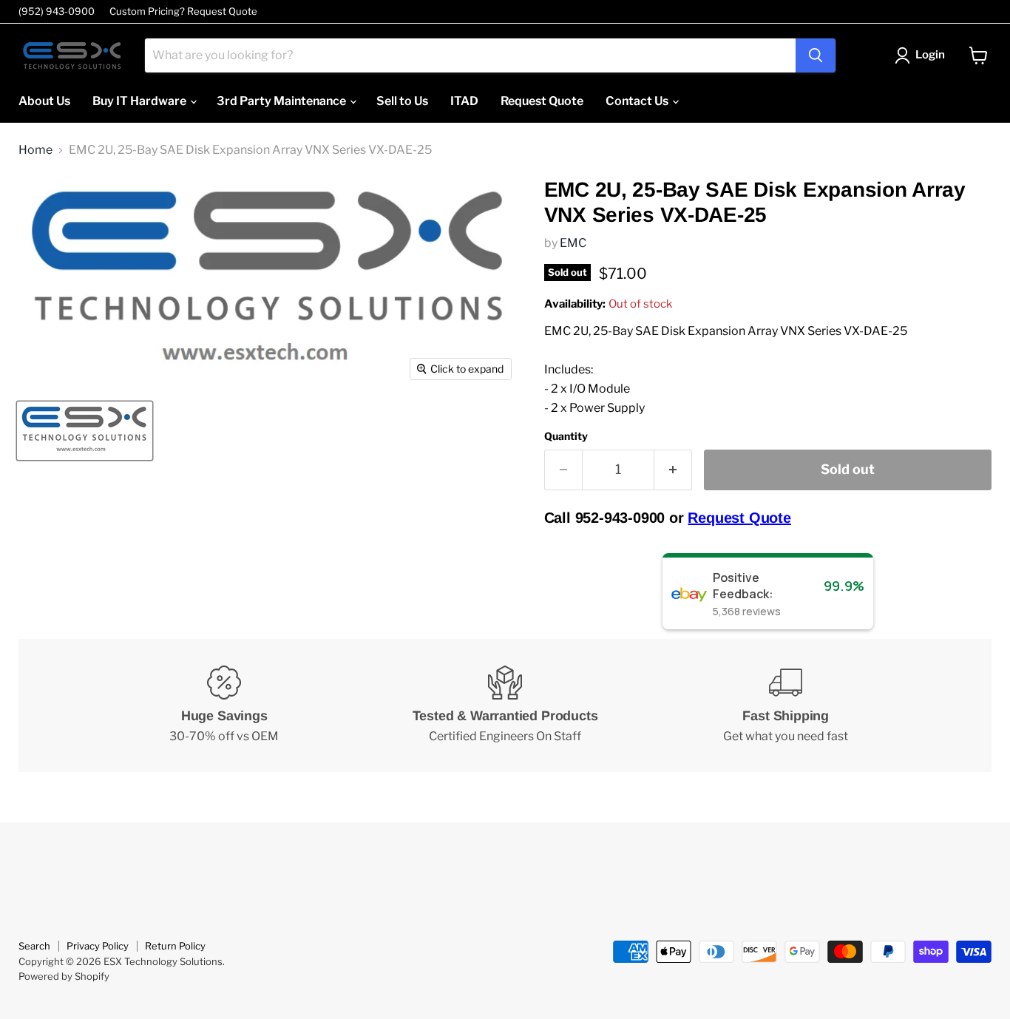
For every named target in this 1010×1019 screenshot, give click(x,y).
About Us (44, 101)
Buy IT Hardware (140, 101)
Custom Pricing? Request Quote (183, 11)
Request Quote (542, 101)
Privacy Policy (98, 946)
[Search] (816, 55)
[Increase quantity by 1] (673, 470)
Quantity (566, 436)
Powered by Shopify (63, 976)
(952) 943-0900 (56, 11)
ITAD (464, 101)
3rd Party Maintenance (282, 101)
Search (34, 946)
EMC (573, 243)
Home (35, 150)
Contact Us (638, 101)
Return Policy (175, 946)
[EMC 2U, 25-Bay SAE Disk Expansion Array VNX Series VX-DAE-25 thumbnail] (84, 431)
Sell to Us (402, 101)
